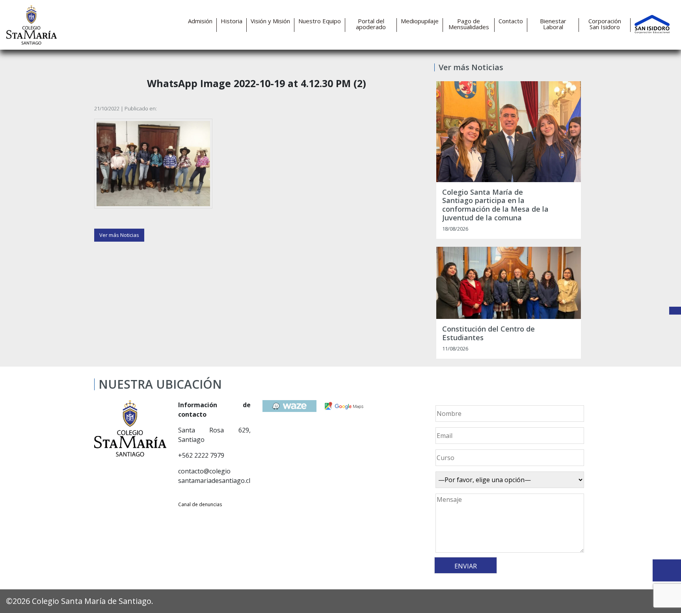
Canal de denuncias (200, 504)
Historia (231, 21)
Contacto (511, 21)
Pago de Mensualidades (468, 24)
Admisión (200, 21)
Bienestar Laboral (553, 24)
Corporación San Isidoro (604, 24)
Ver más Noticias (119, 234)
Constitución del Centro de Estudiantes (488, 333)
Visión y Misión (270, 21)
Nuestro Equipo (319, 21)
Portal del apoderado (371, 24)
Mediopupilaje (420, 21)
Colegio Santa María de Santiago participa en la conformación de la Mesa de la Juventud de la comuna (495, 205)
